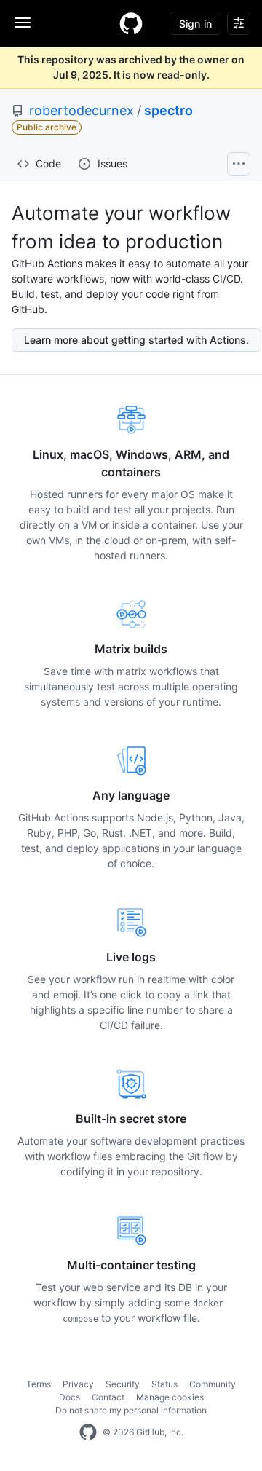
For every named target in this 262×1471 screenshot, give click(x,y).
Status (164, 1384)
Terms (38, 1384)
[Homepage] (131, 23)
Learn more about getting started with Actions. (136, 340)
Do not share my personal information (131, 1410)
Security (123, 1384)
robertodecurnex (81, 110)
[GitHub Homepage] (88, 1432)
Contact (108, 1397)
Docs (69, 1397)
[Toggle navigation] (22, 22)
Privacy (78, 1384)
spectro (168, 110)
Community (212, 1384)
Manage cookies (170, 1397)
